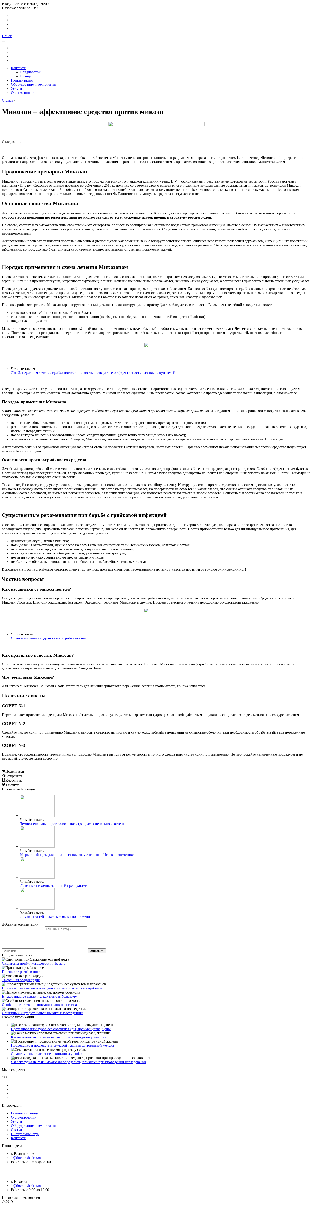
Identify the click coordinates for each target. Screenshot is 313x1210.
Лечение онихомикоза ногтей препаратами (53, 886)
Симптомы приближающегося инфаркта (33, 963)
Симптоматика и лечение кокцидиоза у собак (46, 1054)
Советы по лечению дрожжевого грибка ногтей (48, 638)
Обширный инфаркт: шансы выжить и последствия (42, 1013)
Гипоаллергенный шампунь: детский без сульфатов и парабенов (52, 988)
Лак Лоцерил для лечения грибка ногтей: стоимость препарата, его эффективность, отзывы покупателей (93, 373)
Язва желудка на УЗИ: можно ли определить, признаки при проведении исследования (78, 1062)
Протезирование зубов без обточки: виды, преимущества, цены (61, 1029)
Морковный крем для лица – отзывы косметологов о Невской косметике (77, 855)
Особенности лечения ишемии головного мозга (39, 1005)
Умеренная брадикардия (21, 980)
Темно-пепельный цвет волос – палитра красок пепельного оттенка (73, 824)
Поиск (7, 36)
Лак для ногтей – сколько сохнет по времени (55, 916)
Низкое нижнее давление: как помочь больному (39, 996)
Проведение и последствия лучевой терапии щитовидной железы (62, 1045)
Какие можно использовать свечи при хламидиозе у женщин (59, 1037)
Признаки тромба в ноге (21, 972)
